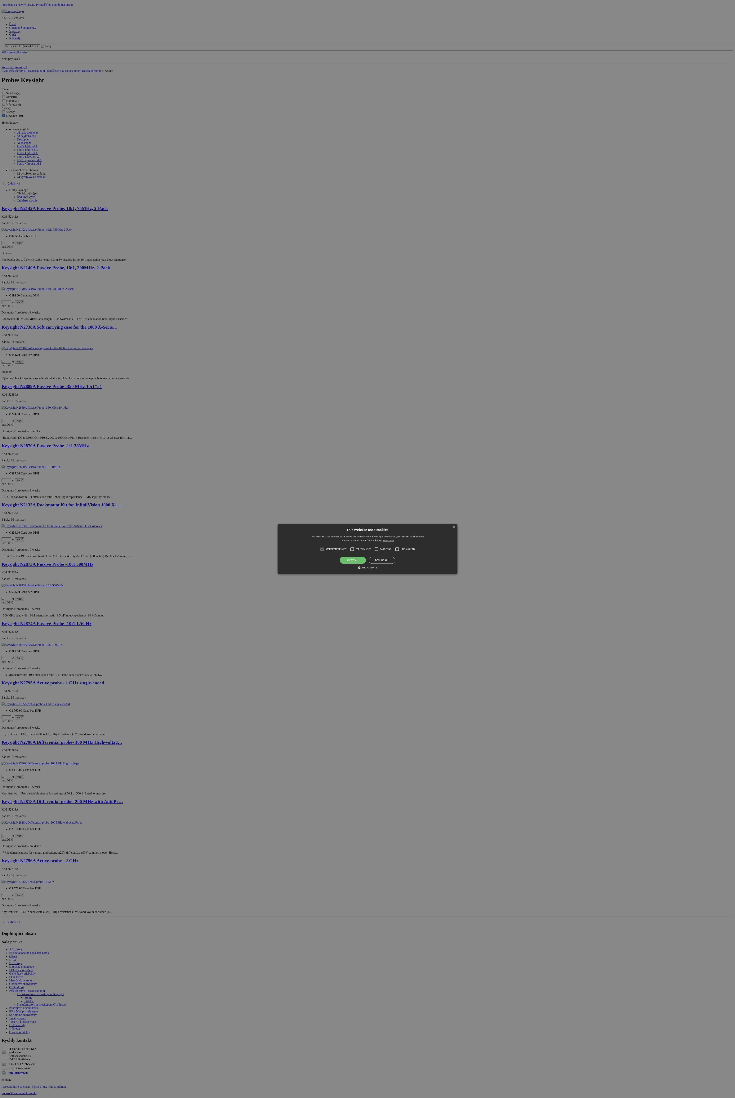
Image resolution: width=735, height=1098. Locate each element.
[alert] (367, 549)
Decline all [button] (382, 560)
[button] (367, 549)
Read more (388, 540)
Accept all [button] (353, 560)
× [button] (454, 527)
